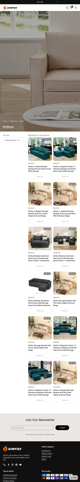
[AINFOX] (10, 7)
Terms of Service (9, 478)
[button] (67, 7)
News (44, 459)
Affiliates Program (10, 475)
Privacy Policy (8, 481)
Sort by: (6, 135)
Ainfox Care (46, 456)
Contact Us (46, 451)
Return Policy (47, 453)
